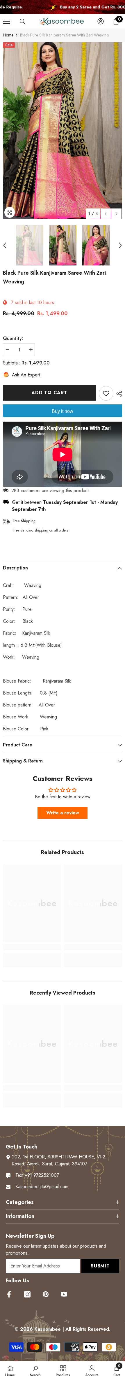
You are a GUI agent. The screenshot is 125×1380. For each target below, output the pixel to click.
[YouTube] (64, 1294)
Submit (100, 1265)
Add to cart (49, 392)
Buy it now (62, 411)
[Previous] (106, 213)
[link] (32, 947)
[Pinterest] (46, 1294)
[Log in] (100, 21)
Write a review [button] (62, 812)
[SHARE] (117, 394)
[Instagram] (27, 1294)
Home (8, 35)
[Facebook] (9, 1294)
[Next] (116, 213)
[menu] (6, 21)
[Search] (22, 21)
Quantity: (13, 338)
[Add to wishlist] (106, 393)
